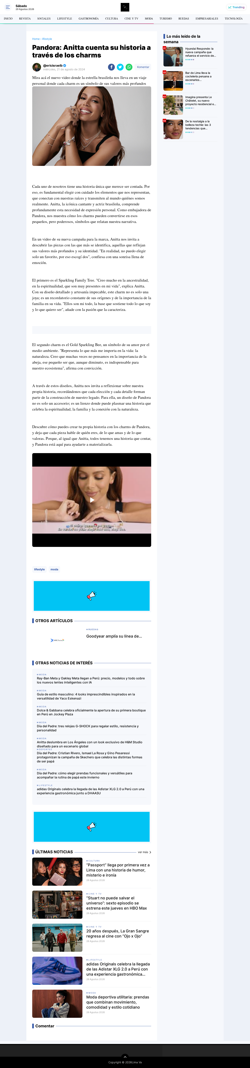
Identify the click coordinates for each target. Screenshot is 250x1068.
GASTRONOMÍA (89, 18)
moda (54, 569)
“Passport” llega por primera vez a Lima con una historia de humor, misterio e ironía (118, 870)
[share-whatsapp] (129, 67)
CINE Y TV (131, 18)
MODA (149, 18)
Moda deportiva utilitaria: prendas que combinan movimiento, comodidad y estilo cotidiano (117, 1002)
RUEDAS (184, 18)
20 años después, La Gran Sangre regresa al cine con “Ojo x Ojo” (117, 933)
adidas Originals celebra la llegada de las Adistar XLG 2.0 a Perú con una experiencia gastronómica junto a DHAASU (90, 791)
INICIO (8, 18)
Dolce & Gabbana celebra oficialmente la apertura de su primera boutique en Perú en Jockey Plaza (91, 712)
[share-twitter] (120, 67)
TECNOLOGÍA (234, 18)
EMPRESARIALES (207, 18)
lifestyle (39, 569)
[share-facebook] (111, 67)
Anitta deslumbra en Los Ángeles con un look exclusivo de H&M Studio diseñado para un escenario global (89, 744)
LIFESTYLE (64, 18)
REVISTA (25, 18)
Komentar (142, 67)
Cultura (94, 861)
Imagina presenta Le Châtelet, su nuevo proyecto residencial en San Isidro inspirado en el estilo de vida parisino (200, 100)
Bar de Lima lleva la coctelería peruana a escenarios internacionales (198, 76)
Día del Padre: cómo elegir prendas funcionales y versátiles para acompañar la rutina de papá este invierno (84, 775)
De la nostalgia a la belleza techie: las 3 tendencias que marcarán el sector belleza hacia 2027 (198, 125)
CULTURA (111, 18)
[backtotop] (125, 1058)
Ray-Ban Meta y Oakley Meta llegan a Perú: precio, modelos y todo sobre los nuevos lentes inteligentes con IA (91, 680)
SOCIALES (44, 18)
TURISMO (166, 18)
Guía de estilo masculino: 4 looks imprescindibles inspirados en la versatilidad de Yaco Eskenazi (86, 696)
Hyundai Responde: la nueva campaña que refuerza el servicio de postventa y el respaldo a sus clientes (200, 52)
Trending (238, 7)
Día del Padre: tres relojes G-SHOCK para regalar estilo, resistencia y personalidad (88, 728)
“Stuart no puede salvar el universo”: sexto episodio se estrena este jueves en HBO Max (116, 903)
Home (36, 38)
